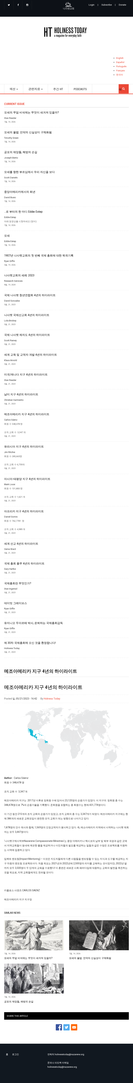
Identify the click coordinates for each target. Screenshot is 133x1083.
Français (120, 70)
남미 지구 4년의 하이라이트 (21, 394)
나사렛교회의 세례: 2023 (19, 275)
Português (121, 66)
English (119, 58)
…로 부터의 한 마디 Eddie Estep (23, 211)
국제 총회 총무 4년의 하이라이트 (24, 563)
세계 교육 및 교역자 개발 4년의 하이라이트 (30, 354)
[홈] (66, 33)
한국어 (119, 74)
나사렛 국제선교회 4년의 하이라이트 (26, 315)
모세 (7, 235)
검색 (124, 87)
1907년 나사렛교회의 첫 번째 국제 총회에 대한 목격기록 (38, 255)
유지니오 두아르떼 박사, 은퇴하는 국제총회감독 (33, 623)
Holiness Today (52, 698)
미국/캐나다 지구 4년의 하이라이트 (26, 374)
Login (91, 4)
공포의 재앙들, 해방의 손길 (20, 152)
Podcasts (80, 89)
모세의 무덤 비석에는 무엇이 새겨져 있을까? (31, 112)
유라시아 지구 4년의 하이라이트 (24, 446)
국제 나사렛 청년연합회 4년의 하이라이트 (30, 295)
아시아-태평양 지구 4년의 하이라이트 (27, 479)
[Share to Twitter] (66, 1027)
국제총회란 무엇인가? (17, 583)
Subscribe (106, 4)
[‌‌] (9, 5)
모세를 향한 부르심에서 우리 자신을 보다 (29, 172)
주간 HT (58, 89)
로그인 (15, 1054)
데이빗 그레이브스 (15, 603)
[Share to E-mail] (74, 1027)
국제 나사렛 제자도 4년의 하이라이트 (27, 335)
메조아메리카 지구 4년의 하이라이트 (26, 414)
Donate (122, 4)
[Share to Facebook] (59, 1027)
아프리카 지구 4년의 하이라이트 (24, 511)
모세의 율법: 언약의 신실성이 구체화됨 (28, 132)
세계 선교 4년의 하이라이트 (21, 543)
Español (120, 62)
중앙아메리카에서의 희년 (19, 191)
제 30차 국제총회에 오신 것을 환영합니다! (30, 643)
